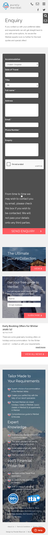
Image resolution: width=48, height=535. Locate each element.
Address (9, 101)
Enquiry (8, 140)
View (37, 268)
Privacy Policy (37, 527)
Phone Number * (12, 130)
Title (7, 80)
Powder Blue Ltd (19, 532)
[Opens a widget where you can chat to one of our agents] (38, 530)
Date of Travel (11, 70)
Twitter (44, 10)
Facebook (38, 10)
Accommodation (12, 59)
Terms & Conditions (23, 527)
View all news (33, 354)
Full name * (10, 90)
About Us (11, 527)
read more (40, 347)
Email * (8, 120)
